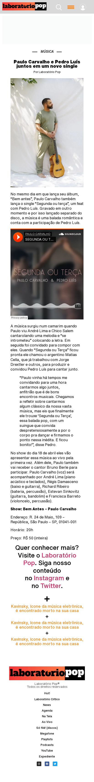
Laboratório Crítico (47, 699)
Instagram (49, 578)
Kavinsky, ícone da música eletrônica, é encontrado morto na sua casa (47, 608)
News (47, 704)
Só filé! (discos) (47, 727)
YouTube (47, 750)
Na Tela (47, 716)
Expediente (47, 756)
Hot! (47, 693)
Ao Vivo (47, 721)
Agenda (47, 710)
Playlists (47, 739)
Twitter (50, 585)
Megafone (47, 733)
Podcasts (47, 744)
